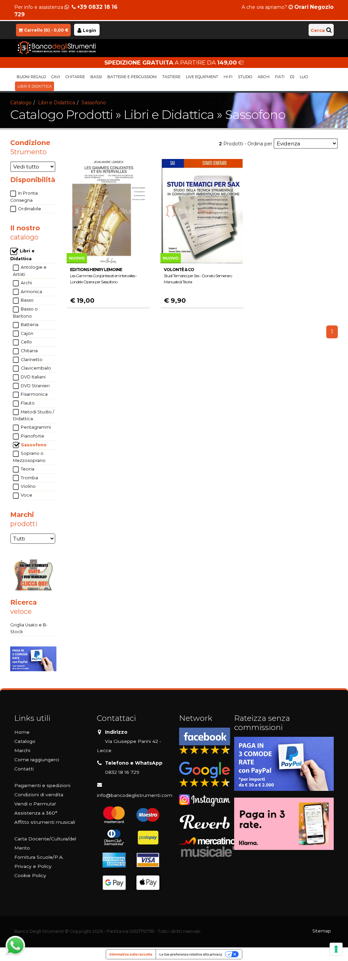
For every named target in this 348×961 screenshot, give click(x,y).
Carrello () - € (46, 30)
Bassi (96, 76)
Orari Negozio (314, 7)
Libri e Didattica (34, 86)
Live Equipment (202, 76)
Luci (304, 76)
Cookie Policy (30, 875)
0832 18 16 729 (122, 772)
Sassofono (94, 103)
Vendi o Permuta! (35, 803)
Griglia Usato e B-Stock (29, 628)
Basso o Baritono (25, 312)
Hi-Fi (228, 76)
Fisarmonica (34, 394)
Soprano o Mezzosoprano (29, 457)
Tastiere (171, 76)
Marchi (22, 750)
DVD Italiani (33, 376)
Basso (27, 300)
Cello (26, 341)
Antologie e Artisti (30, 271)
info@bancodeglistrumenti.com (134, 795)
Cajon (26, 333)
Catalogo (21, 103)
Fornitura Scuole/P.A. (39, 857)
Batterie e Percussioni (132, 76)
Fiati (279, 76)
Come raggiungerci (36, 759)
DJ (292, 76)
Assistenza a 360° (35, 813)
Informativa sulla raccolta (130, 954)
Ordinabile (29, 208)
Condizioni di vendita (38, 794)
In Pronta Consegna (24, 197)
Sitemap (321, 930)
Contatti (24, 768)
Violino (28, 486)
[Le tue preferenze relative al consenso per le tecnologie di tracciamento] (336, 949)
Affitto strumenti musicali (44, 822)
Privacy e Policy (33, 866)
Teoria (27, 468)
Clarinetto (31, 359)
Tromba (29, 477)
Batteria (29, 324)
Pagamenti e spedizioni (42, 785)
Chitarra (29, 350)
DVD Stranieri (35, 385)
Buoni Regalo (31, 76)
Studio (245, 76)
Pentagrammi (35, 427)
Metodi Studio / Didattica (33, 415)
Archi (263, 76)
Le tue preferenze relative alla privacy (190, 954)
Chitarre (75, 76)
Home (22, 732)
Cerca (318, 30)
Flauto (27, 403)
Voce (26, 495)
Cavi (55, 76)
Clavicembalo (35, 368)
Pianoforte (32, 436)
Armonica (31, 291)
